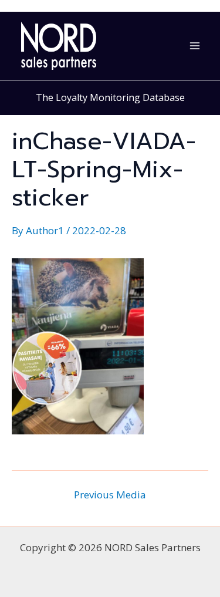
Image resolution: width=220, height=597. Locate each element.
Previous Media (110, 495)
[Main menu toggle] (195, 45)
